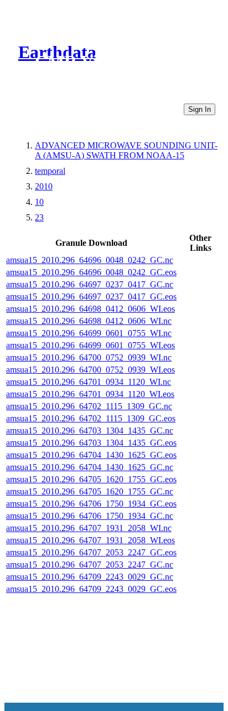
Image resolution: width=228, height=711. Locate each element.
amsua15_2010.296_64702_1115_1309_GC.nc (89, 406)
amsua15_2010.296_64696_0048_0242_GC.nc (89, 260)
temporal (50, 171)
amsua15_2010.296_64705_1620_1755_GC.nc (89, 491)
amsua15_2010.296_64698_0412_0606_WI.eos (90, 308)
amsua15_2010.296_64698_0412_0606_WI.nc (89, 321)
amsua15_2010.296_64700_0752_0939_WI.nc (89, 357)
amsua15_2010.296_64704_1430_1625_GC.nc (89, 467)
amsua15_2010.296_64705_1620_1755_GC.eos (91, 479)
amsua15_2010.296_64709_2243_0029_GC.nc (89, 576)
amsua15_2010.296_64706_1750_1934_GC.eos (91, 503)
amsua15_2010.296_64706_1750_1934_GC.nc (89, 516)
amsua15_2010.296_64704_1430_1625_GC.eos (91, 455)
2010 (44, 186)
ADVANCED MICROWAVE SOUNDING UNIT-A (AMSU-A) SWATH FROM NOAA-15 (126, 150)
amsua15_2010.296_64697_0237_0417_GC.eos (91, 296)
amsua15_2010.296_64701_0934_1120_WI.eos (90, 394)
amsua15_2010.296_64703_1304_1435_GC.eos (91, 442)
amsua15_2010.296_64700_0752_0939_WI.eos (90, 369)
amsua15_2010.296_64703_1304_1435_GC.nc (89, 430)
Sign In (199, 109)
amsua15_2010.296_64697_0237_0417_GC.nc (89, 284)
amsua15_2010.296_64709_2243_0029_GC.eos (91, 589)
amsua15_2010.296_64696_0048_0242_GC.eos (91, 272)
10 (39, 202)
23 (39, 217)
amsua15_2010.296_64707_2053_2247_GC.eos (91, 552)
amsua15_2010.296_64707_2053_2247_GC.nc (89, 564)
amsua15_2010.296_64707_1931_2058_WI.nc (89, 528)
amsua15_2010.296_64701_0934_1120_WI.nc (88, 382)
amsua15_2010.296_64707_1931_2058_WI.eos (90, 540)
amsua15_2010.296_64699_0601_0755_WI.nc (89, 333)
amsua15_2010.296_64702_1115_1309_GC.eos (90, 418)
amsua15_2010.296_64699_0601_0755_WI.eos (90, 345)
